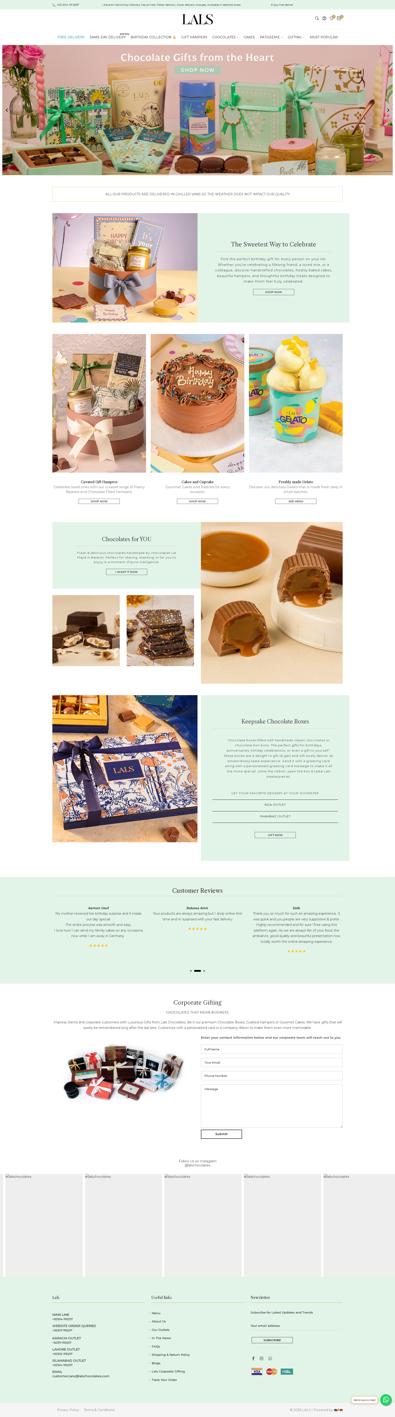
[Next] (388, 110)
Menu (156, 1307)
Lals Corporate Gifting (168, 1366)
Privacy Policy (68, 1404)
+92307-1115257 (62, 1324)
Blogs (156, 1357)
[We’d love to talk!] (386, 1400)
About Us (159, 1316)
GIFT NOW (275, 835)
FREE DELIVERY (71, 37)
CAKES (249, 37)
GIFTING (295, 37)
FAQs (156, 1341)
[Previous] (7, 110)
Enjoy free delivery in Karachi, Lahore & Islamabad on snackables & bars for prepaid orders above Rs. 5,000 (248, 4)
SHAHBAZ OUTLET (275, 816)
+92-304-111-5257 (67, 4)
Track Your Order (164, 1374)
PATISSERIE (270, 37)
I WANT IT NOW (126, 572)
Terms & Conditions (99, 1404)
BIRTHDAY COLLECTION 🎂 (153, 37)
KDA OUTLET (275, 804)
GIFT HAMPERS (194, 37)
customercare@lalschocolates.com (80, 1370)
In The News (161, 1332)
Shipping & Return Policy (171, 1349)
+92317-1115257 (61, 1337)
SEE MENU (295, 501)
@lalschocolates (197, 1160)
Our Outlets (161, 1324)
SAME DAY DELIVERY (109, 36)
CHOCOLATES (224, 37)
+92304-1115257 (62, 1313)
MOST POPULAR (324, 37)
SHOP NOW (273, 292)
